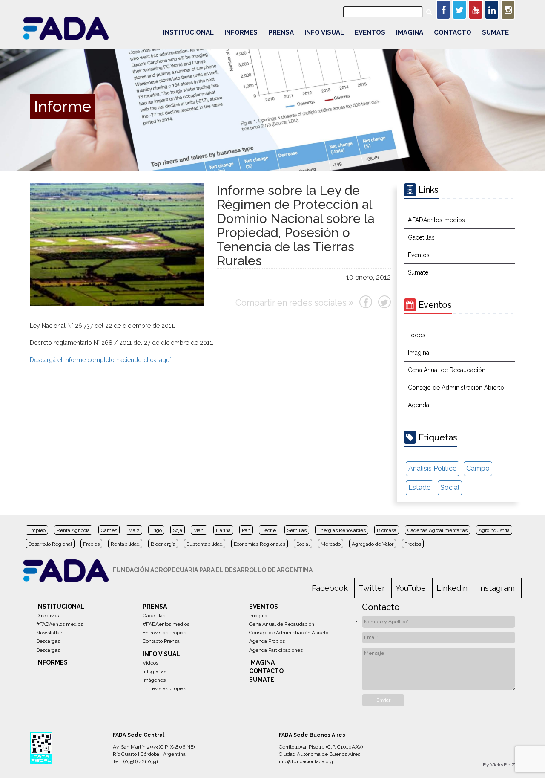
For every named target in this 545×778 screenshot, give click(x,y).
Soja (177, 530)
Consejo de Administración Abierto (456, 387)
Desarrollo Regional (50, 544)
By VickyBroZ (499, 765)
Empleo (37, 530)
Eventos (370, 32)
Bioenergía (163, 544)
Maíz (134, 530)
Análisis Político (432, 468)
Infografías (154, 671)
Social (449, 487)
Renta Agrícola (73, 530)
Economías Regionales (259, 544)
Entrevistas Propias (164, 633)
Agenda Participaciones (276, 650)
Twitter (372, 588)
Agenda (418, 405)
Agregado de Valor (372, 544)
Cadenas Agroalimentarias (437, 530)
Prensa (281, 32)
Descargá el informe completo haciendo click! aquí (100, 359)
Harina (223, 530)
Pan (246, 530)
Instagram (496, 588)
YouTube (411, 588)
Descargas (48, 641)
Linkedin (452, 588)
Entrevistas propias (164, 688)
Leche (268, 530)
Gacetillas (421, 237)
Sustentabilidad (204, 544)
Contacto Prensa (161, 641)
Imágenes (154, 680)
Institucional (188, 32)
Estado (419, 487)
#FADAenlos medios (436, 220)
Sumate (495, 32)
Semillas (297, 530)
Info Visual (324, 32)
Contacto (452, 32)
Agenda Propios (267, 641)
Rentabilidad (125, 544)
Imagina (409, 32)
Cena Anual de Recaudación (446, 370)
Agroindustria (494, 530)
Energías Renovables (342, 530)
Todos (416, 335)
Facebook (330, 588)
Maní (199, 530)
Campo (478, 468)
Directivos (47, 616)
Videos (150, 663)
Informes (241, 32)
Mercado (331, 544)
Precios (91, 544)
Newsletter (49, 633)
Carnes (109, 530)
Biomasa (386, 530)
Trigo (156, 530)
